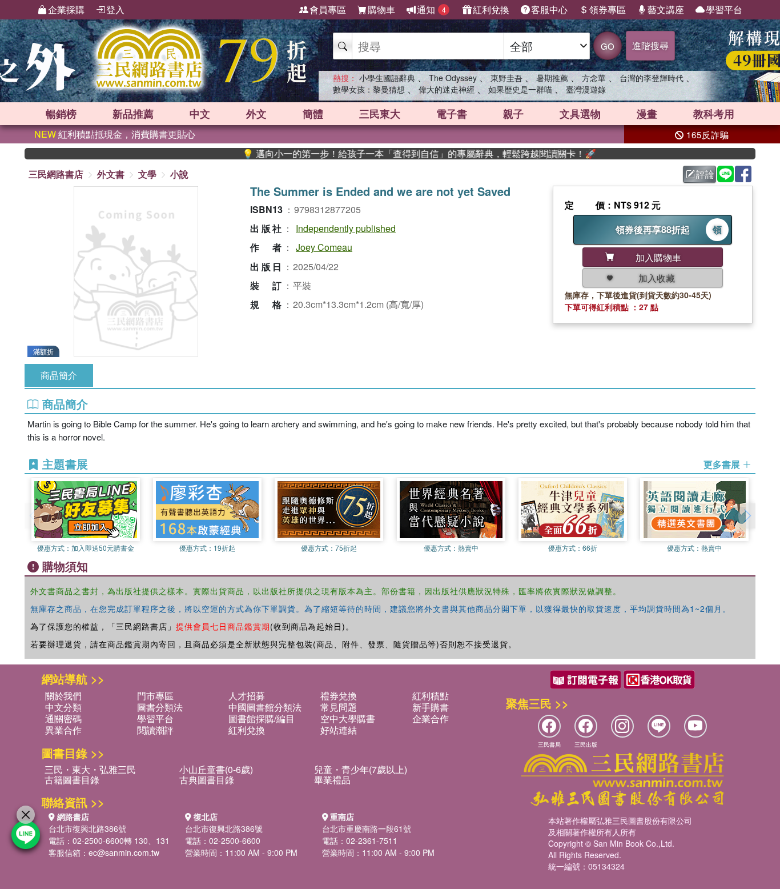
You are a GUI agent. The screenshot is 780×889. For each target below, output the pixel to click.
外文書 (110, 174)
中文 (200, 113)
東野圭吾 (506, 77)
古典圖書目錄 (206, 779)
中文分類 (63, 707)
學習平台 (724, 9)
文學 (147, 174)
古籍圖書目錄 (72, 779)
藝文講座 (666, 9)
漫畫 (647, 113)
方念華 (594, 77)
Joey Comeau (324, 247)
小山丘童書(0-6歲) (216, 769)
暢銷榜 (61, 113)
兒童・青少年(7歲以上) (360, 769)
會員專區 (327, 9)
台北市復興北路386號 (87, 828)
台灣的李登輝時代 (651, 77)
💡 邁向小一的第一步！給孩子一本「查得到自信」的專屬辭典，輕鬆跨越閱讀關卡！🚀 (395, 153)
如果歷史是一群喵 (520, 89)
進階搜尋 (650, 45)
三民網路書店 (56, 174)
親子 (513, 113)
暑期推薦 (552, 77)
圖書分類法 (160, 707)
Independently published (346, 228)
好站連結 (338, 729)
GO (607, 46)
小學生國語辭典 (387, 77)
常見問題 (338, 707)
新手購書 (430, 707)
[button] (746, 515)
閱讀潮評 (155, 729)
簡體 (313, 113)
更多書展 (722, 464)
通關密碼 (63, 718)
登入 (115, 9)
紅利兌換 (491, 9)
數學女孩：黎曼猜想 (369, 89)
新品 (133, 113)
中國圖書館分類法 (264, 707)
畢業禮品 (332, 779)
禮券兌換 (338, 695)
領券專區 (607, 9)
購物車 (381, 9)
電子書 (451, 113)
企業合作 (430, 718)
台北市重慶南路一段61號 (366, 828)
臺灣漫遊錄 (586, 89)
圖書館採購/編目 (261, 718)
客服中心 (549, 9)
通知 (431, 9)
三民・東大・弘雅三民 (90, 769)
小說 (179, 174)
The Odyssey (453, 77)
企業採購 (66, 9)
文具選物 (580, 113)
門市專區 (155, 695)
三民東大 (379, 113)
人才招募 (246, 695)
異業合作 (63, 729)
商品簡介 (59, 375)
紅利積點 (430, 695)
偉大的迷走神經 (447, 89)
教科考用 (713, 113)
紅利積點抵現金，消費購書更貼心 (114, 134)
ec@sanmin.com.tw (124, 852)
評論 (705, 174)
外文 (256, 113)
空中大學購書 (347, 718)
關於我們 (63, 695)
